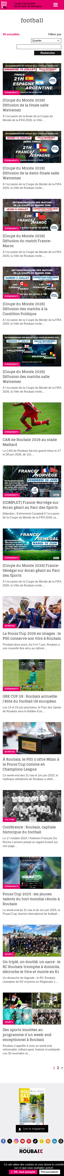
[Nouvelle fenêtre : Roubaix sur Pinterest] (28, 1140)
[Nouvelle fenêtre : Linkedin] (54, 1140)
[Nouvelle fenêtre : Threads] (60, 1140)
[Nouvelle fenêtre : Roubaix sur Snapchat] (41, 1140)
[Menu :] (55, 4)
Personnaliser (49, 1171)
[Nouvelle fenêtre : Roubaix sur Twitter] (9, 1140)
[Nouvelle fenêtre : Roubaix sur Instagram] (16, 1140)
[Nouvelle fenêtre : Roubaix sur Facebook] (3, 1140)
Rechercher (48, 52)
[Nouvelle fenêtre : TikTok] (35, 1140)
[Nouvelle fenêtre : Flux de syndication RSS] (48, 1140)
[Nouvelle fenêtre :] (22, 1140)
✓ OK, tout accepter (23, 1171)
